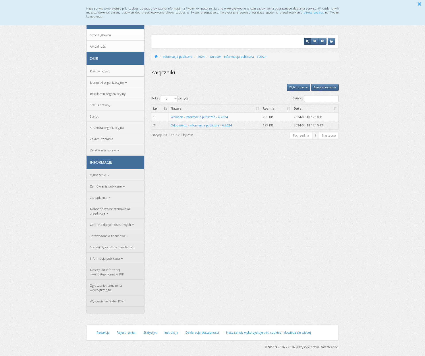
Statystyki (150, 332)
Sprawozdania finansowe (108, 236)
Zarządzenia (99, 197)
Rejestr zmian (126, 332)
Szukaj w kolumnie (325, 87)
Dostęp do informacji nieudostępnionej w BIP (107, 272)
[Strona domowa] (156, 56)
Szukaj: (298, 98)
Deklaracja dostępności (202, 332)
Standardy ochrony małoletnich (112, 247)
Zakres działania (101, 139)
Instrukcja (171, 332)
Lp (155, 108)
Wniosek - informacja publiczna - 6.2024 (199, 117)
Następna (329, 135)
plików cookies (314, 12)
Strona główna (100, 35)
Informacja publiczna (105, 258)
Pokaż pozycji (169, 98)
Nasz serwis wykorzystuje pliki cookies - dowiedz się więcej (268, 332)
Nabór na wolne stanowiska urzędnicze (110, 211)
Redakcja (103, 332)
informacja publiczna (177, 56)
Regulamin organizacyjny (108, 94)
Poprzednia (301, 135)
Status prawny (100, 105)
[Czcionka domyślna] (307, 41)
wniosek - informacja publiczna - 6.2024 (238, 56)
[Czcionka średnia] (315, 41)
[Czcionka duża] (322, 41)
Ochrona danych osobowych (111, 224)
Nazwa (176, 108)
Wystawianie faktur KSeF (107, 301)
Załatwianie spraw (103, 150)
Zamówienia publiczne (106, 186)
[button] (419, 4)
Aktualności (98, 46)
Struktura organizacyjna (107, 128)
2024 (201, 56)
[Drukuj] (331, 41)
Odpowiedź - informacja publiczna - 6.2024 (201, 125)
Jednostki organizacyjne (107, 82)
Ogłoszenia (98, 175)
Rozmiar (269, 108)
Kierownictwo (99, 71)
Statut (94, 116)
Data (297, 108)
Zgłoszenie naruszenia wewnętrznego (106, 287)
